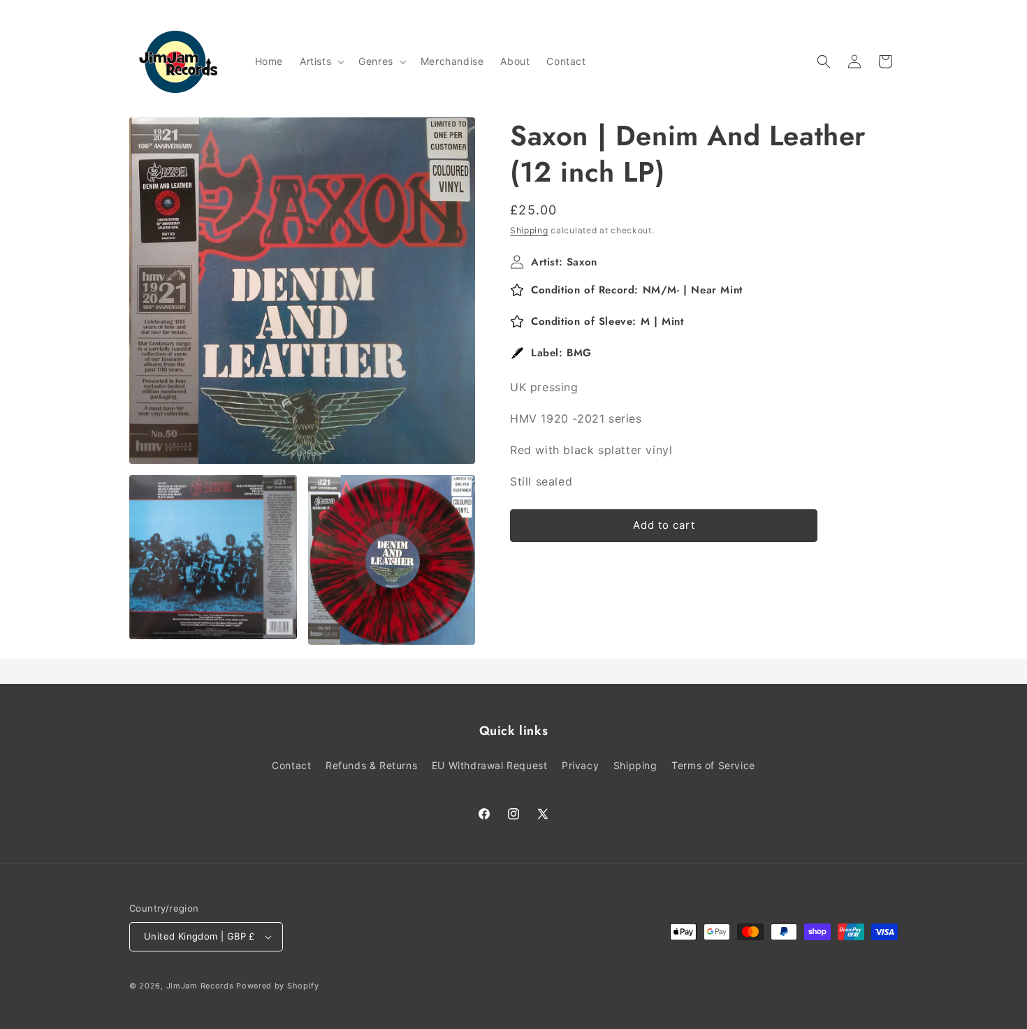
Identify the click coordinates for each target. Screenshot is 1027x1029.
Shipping (529, 230)
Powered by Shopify (277, 986)
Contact (291, 765)
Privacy (580, 765)
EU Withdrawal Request (490, 765)
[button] (320, 61)
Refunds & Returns (371, 765)
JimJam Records (200, 986)
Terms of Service (713, 765)
